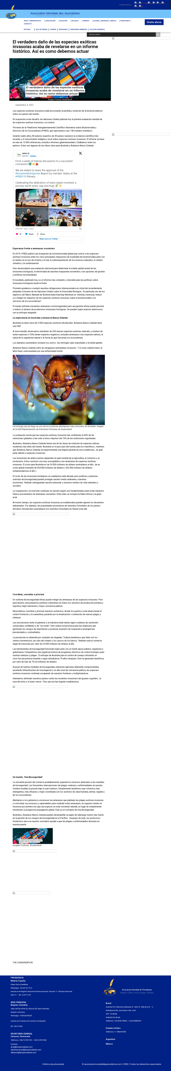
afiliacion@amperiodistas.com (23, 1052)
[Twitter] (13, 1064)
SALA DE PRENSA (41, 29)
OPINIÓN (53, 29)
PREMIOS (86, 21)
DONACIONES (125, 21)
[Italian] (163, 3)
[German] (159, 3)
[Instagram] (18, 1064)
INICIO (26, 21)
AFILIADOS (75, 21)
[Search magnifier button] (158, 34)
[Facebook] (23, 1064)
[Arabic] (137, 3)
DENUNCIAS (105, 21)
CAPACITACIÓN (50, 21)
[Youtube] (32, 1064)
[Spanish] (141, 6)
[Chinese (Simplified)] (143, 3)
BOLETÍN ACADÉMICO (97, 29)
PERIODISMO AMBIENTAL (79, 29)
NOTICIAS (27, 29)
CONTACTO (28, 24)
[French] (155, 3)
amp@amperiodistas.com (22, 1047)
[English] (150, 3)
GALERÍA (96, 21)
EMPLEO (113, 21)
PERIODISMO (63, 29)
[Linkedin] (28, 1064)
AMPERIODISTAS (35, 21)
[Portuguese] (137, 6)
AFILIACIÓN (63, 21)
